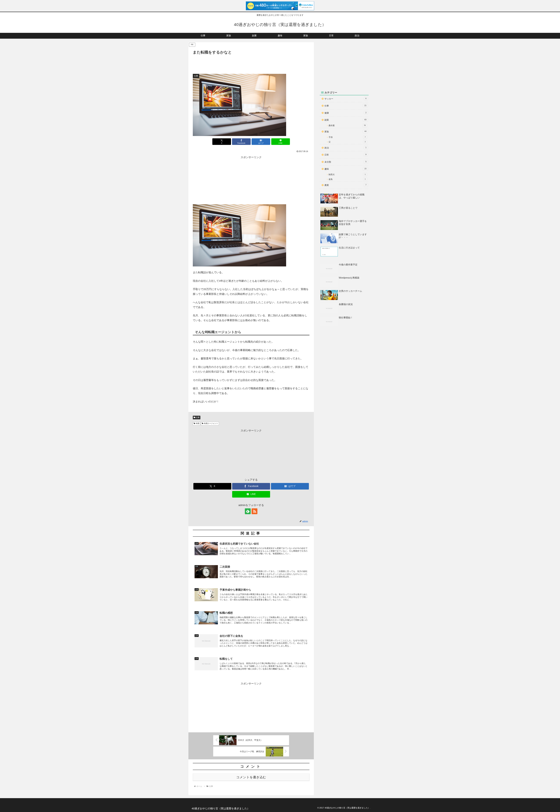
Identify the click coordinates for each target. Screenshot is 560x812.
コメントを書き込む (251, 777)
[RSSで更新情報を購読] (254, 511)
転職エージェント (211, 423)
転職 (197, 423)
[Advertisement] (251, 63)
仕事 (198, 417)
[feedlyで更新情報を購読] (248, 511)
